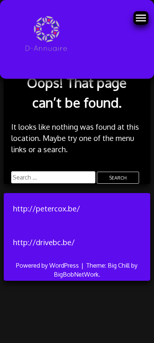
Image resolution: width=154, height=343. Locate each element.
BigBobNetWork (76, 274)
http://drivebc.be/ (44, 242)
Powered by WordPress (48, 265)
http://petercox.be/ (46, 208)
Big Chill (119, 265)
